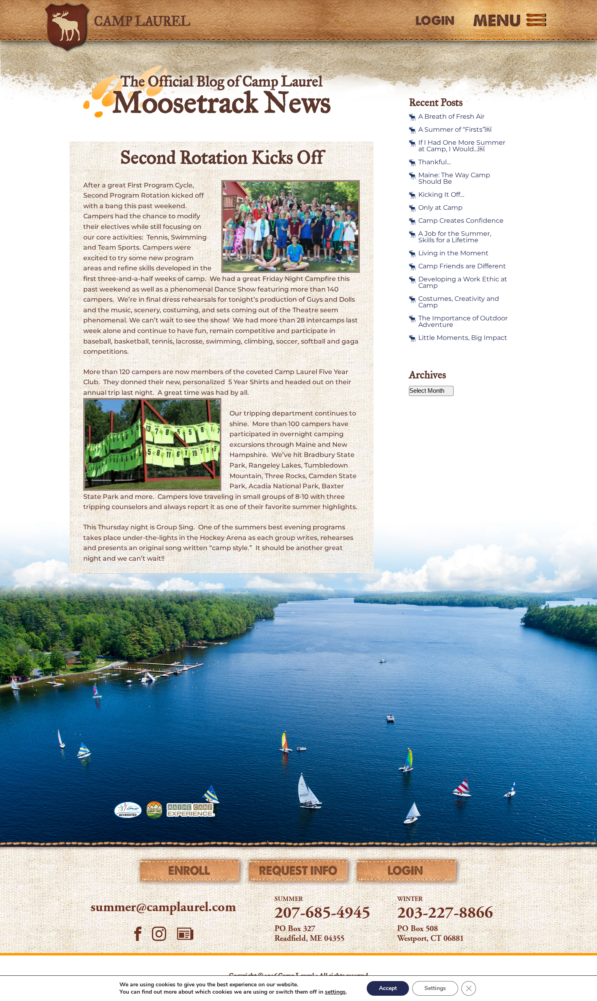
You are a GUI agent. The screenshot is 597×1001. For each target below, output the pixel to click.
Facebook (138, 933)
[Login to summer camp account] (407, 872)
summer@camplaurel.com (163, 908)
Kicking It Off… (441, 194)
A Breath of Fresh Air (451, 116)
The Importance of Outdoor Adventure (463, 321)
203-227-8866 (445, 914)
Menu (497, 20)
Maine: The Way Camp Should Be (454, 178)
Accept (388, 988)
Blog (185, 934)
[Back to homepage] (159, 20)
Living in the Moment (453, 253)
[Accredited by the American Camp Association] (128, 809)
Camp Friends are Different (462, 266)
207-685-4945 (322, 914)
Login (434, 21)
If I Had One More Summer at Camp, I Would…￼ (461, 145)
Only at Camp (440, 208)
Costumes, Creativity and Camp (458, 302)
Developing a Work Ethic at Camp (462, 282)
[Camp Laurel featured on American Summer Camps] (154, 810)
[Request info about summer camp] (298, 872)
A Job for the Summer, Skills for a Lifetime (454, 237)
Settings (435, 988)
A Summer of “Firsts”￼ (454, 129)
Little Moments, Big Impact (462, 338)
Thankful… (434, 162)
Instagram (159, 933)
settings (335, 992)
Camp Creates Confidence (461, 221)
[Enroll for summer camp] (190, 872)
